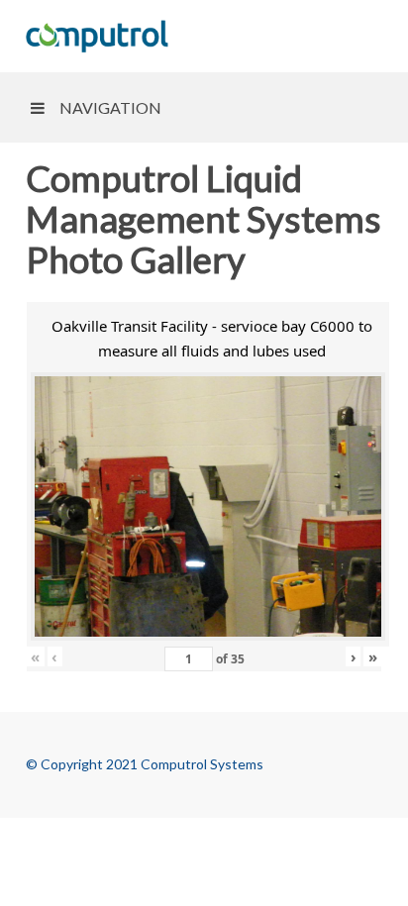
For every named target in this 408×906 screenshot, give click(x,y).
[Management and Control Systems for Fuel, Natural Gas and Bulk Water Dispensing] (97, 36)
